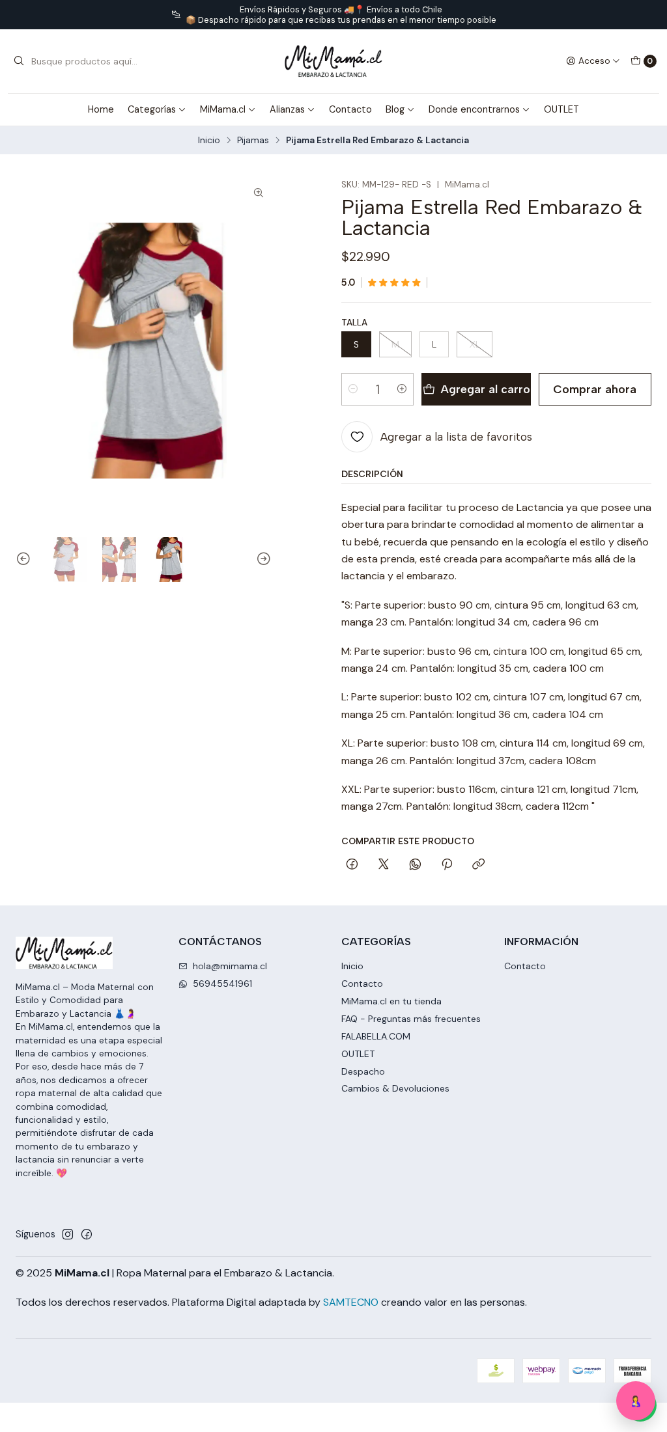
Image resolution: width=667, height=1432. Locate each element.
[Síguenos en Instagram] (67, 1234)
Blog (395, 109)
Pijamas (253, 140)
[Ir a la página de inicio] (333, 61)
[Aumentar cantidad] (402, 389)
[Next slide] (262, 559)
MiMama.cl (223, 109)
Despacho (363, 1071)
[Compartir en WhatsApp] (415, 865)
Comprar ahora (594, 389)
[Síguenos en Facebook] (86, 1234)
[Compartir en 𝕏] (384, 865)
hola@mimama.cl (230, 966)
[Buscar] (19, 61)
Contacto (350, 109)
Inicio (209, 140)
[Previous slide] (25, 559)
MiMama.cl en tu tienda (391, 1001)
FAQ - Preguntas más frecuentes (411, 1019)
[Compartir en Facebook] (352, 865)
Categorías (152, 109)
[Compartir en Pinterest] (447, 865)
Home (101, 109)
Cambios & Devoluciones (395, 1088)
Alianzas (287, 109)
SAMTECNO (350, 1302)
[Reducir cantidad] (353, 389)
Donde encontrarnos (474, 109)
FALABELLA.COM (375, 1036)
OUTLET (561, 109)
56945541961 (222, 983)
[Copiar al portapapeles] (478, 865)
